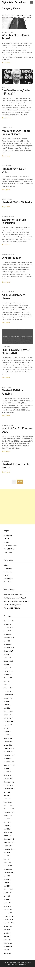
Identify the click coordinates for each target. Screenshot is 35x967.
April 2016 (7, 708)
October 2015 (8, 718)
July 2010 (7, 819)
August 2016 (8, 698)
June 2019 (7, 654)
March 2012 (8, 775)
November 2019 (9, 648)
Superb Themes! (22, 964)
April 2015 (7, 735)
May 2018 (7, 664)
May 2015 (7, 731)
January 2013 (8, 758)
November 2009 (9, 842)
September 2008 (9, 872)
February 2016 (8, 711)
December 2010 (9, 809)
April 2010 (7, 829)
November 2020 (9, 637)
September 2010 (9, 812)
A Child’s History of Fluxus (13, 296)
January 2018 (8, 674)
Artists (6, 565)
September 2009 (9, 849)
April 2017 (7, 684)
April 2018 (7, 668)
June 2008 (7, 879)
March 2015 (8, 738)
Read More (6, 63)
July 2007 (7, 896)
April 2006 (7, 940)
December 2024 (9, 621)
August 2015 (8, 725)
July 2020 (7, 641)
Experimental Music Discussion (14, 221)
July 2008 (7, 876)
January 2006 (8, 946)
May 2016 (7, 705)
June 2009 (7, 856)
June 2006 (7, 933)
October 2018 (8, 661)
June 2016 (7, 701)
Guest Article (8, 582)
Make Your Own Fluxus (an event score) (16, 132)
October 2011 (8, 785)
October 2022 (8, 627)
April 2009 (7, 862)
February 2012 (8, 778)
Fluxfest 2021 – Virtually (17, 202)
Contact (6, 542)
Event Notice (8, 572)
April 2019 (7, 658)
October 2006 (8, 919)
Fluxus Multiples (9, 549)
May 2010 (7, 825)
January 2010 (8, 836)
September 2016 (9, 694)
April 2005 (7, 953)
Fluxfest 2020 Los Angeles (12, 392)
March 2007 (8, 906)
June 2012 (7, 768)
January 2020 (8, 644)
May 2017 (7, 681)
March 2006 (8, 943)
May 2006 (7, 936)
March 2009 (8, 866)
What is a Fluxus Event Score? (15, 36)
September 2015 (9, 721)
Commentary (8, 568)
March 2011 (8, 802)
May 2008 (7, 882)
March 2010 (8, 832)
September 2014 (9, 755)
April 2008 (7, 886)
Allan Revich (8, 535)
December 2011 (9, 782)
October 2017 (8, 678)
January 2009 (8, 869)
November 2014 (9, 752)
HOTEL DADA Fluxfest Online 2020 (16, 351)
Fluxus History (8, 578)
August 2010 (8, 815)
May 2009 (7, 859)
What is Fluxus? (11, 257)
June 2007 (7, 899)
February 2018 (8, 671)
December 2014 (9, 748)
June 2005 (7, 950)
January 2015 (8, 745)
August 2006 (8, 926)
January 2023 (8, 624)
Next (20, 481)
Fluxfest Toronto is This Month (16, 465)
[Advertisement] (17, 506)
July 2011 (7, 792)
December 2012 (9, 762)
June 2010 (7, 822)
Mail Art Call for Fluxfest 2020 (17, 430)
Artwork (6, 539)
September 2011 (9, 788)
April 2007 (7, 903)
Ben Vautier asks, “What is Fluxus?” (16, 92)
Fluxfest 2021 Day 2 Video (14, 170)
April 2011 (7, 799)
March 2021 (8, 631)
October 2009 (8, 846)
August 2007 (8, 893)
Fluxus (6, 575)
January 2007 (8, 913)
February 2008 (8, 889)
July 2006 (7, 929)
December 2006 (9, 916)
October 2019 (8, 651)
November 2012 (9, 765)
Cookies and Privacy (10, 545)
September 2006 (9, 923)
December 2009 (9, 839)
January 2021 (8, 634)
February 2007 (8, 909)
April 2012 (7, 772)
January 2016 (8, 715)
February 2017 (8, 688)
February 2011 (8, 805)
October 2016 (8, 691)
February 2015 (8, 741)
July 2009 (7, 852)
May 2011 (7, 795)
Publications (8, 552)
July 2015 (7, 728)
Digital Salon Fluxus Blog (14, 2)
